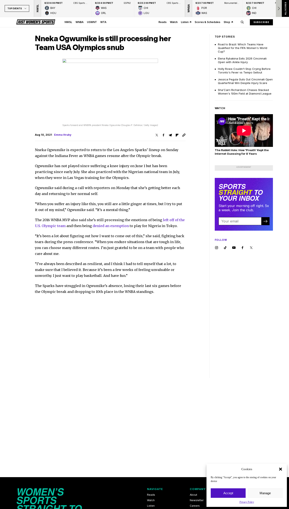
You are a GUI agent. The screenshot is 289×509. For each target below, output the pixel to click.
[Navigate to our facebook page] (242, 248)
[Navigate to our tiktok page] (225, 248)
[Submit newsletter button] (265, 221)
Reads (162, 22)
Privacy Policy (246, 502)
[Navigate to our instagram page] (216, 248)
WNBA (80, 22)
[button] (280, 469)
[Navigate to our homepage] (35, 22)
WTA (103, 22)
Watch (174, 22)
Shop (227, 22)
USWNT (92, 22)
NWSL (68, 22)
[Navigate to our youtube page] (234, 248)
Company (198, 489)
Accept (228, 493)
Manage (265, 493)
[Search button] (242, 22)
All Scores (285, 8)
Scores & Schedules (207, 22)
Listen (185, 22)
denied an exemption (111, 226)
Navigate (155, 489)
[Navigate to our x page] (251, 248)
